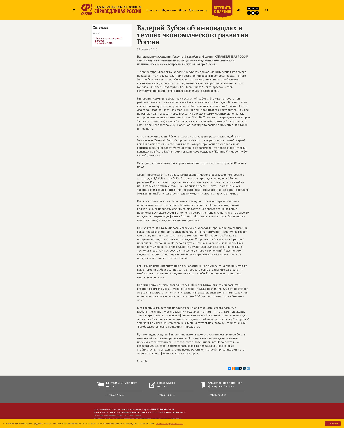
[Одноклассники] (233, 368)
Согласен (333, 423)
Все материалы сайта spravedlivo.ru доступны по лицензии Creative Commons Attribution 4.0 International (137, 418)
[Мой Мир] (237, 368)
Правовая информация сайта (169, 423)
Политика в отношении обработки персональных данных (117, 415)
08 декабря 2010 (147, 49)
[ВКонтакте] (229, 368)
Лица (182, 10)
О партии (152, 10)
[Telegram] (248, 368)
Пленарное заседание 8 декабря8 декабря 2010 (108, 40)
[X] (240, 368)
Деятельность (198, 10)
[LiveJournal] (244, 368)
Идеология (169, 10)
